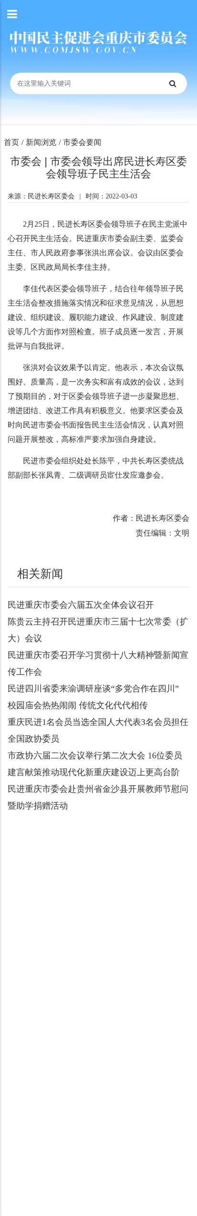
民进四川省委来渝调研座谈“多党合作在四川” (93, 688)
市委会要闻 (82, 142)
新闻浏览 (41, 142)
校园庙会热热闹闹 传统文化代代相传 (78, 705)
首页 (11, 142)
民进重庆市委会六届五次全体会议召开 (81, 605)
